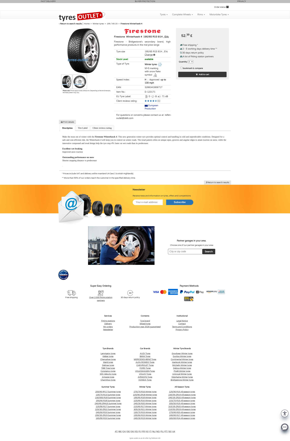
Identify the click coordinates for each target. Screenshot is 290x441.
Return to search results (71, 24)
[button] (284, 413)
